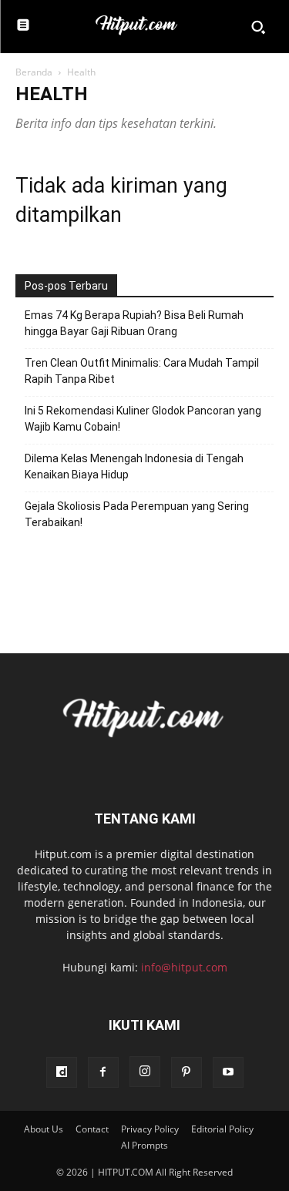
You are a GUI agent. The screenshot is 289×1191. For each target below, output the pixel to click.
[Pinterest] (186, 1072)
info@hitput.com (184, 967)
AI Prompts (144, 1145)
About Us (43, 1129)
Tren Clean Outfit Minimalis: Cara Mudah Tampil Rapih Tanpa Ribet (142, 371)
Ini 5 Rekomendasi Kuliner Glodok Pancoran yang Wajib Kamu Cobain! (143, 418)
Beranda (33, 72)
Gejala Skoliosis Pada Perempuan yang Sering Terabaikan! (137, 514)
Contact (92, 1129)
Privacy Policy (150, 1129)
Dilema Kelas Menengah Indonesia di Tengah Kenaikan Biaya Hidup (134, 466)
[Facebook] (103, 1072)
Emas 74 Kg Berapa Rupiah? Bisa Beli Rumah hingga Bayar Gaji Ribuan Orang (134, 323)
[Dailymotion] (61, 1072)
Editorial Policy (222, 1129)
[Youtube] (228, 1072)
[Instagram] (144, 1071)
